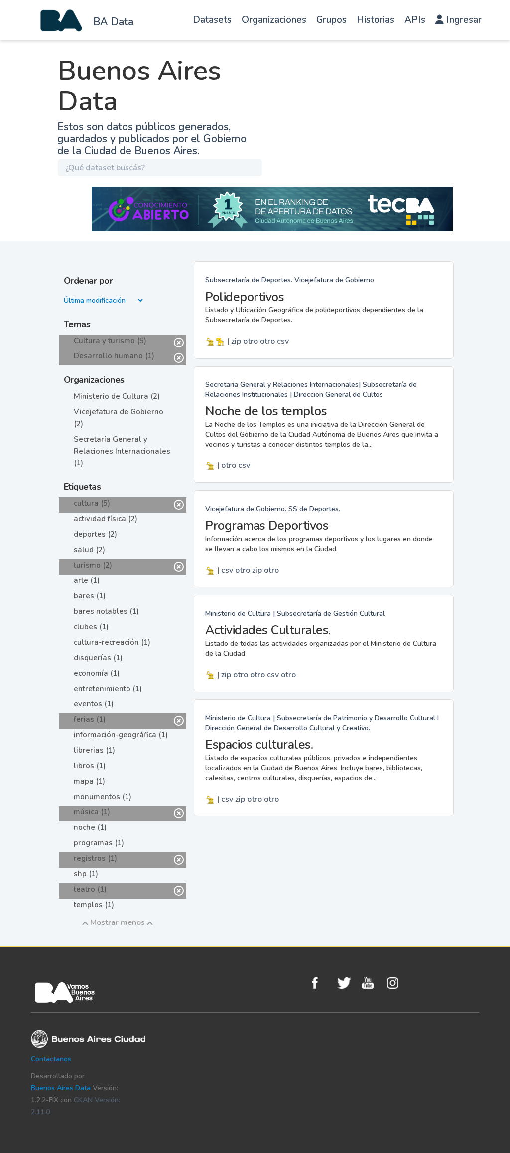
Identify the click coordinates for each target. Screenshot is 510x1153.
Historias (375, 19)
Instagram (397, 983)
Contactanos (51, 1059)
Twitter (347, 983)
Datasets (212, 19)
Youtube (372, 983)
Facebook (322, 983)
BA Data (113, 22)
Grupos (331, 19)
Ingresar (463, 19)
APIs (414, 19)
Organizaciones (274, 19)
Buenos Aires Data (61, 1088)
